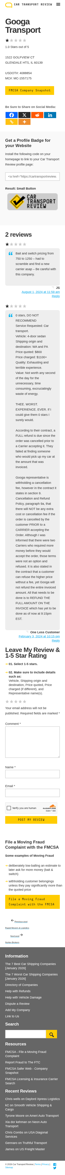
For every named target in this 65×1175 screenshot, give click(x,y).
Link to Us (12, 1016)
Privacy (45, 1164)
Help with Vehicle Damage (23, 997)
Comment (13, 724)
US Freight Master (32, 1149)
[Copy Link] (12, 122)
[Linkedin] (50, 115)
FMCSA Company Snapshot (30, 90)
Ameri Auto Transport (44, 1115)
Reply (56, 296)
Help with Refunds (18, 991)
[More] (24, 122)
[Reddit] (37, 115)
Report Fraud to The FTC (22, 1062)
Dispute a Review (17, 1003)
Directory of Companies (21, 985)
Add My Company (17, 1010)
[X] (24, 115)
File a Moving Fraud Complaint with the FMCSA (31, 902)
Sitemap (9, 1167)
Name (10, 767)
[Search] (51, 1034)
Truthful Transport (35, 1143)
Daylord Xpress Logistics (42, 1099)
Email (10, 786)
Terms (38, 1164)
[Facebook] (12, 115)
